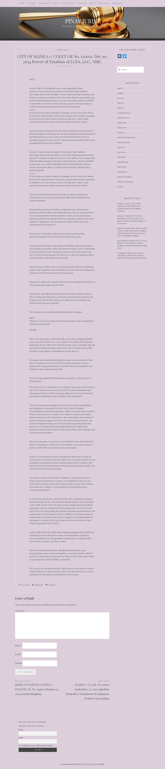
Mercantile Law (122, 162)
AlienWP (101, 764)
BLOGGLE (82, 3)
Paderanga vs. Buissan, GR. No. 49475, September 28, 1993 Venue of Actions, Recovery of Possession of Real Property (131, 255)
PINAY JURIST (82, 21)
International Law (123, 142)
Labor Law (121, 147)
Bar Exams (104, 3)
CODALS (56, 3)
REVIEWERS (44, 3)
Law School (121, 152)
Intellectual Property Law (126, 137)
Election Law (121, 128)
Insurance (120, 133)
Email (18, 654)
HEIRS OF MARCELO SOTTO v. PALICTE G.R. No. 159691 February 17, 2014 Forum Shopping (37, 688)
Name (18, 645)
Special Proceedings (124, 177)
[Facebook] (119, 56)
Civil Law (120, 103)
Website (18, 663)
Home (22, 3)
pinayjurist (38, 585)
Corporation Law (123, 118)
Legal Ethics (121, 157)
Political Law (121, 167)
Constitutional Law (123, 113)
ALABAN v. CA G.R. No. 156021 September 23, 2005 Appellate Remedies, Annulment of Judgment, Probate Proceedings (87, 690)
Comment (20, 611)
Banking (120, 93)
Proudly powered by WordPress (72, 764)
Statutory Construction (125, 182)
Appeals (120, 88)
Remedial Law (122, 172)
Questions (117, 3)
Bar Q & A (120, 98)
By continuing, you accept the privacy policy (36, 746)
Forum (92, 3)
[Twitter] (124, 56)
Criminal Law (121, 123)
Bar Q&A (32, 3)
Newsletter (69, 3)
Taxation (62, 50)
